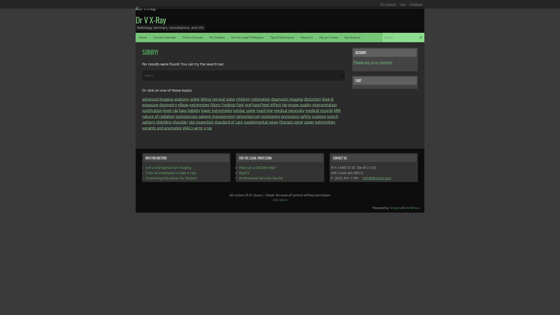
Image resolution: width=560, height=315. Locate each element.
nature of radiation (158, 116)
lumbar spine (244, 110)
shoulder (180, 122)
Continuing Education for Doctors (171, 178)
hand (256, 105)
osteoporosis (186, 116)
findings (229, 105)
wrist (198, 128)
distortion (312, 99)
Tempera (395, 208)
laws (183, 110)
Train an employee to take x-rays (170, 173)
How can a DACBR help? (257, 168)
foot (240, 105)
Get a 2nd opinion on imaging (168, 168)
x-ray (208, 128)
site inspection (201, 122)
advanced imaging (157, 99)
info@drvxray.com (377, 178)
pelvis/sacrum (248, 116)
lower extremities (216, 110)
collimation (260, 99)
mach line (264, 110)
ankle (195, 99)
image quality (300, 105)
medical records (319, 110)
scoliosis (319, 116)
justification (152, 110)
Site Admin (280, 200)
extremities (199, 105)
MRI (337, 110)
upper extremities (319, 122)
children (243, 99)
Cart (403, 4)
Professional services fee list (261, 178)
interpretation (324, 105)
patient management (217, 116)
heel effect (271, 105)
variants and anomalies (162, 128)
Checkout (416, 4)
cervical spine (223, 99)
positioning (270, 116)
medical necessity (289, 110)
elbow (183, 105)
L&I (175, 110)
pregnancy (290, 116)
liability (194, 110)
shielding (164, 122)
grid (248, 105)
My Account (388, 4)
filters (215, 105)
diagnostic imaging (287, 99)
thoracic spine (291, 122)
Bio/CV (244, 173)
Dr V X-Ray (151, 19)
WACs (188, 128)
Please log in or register (373, 62)
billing (206, 99)
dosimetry (168, 105)
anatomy (181, 99)
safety (305, 116)
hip (284, 105)
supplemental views (261, 122)
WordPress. (412, 208)
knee (167, 110)
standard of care (229, 122)
